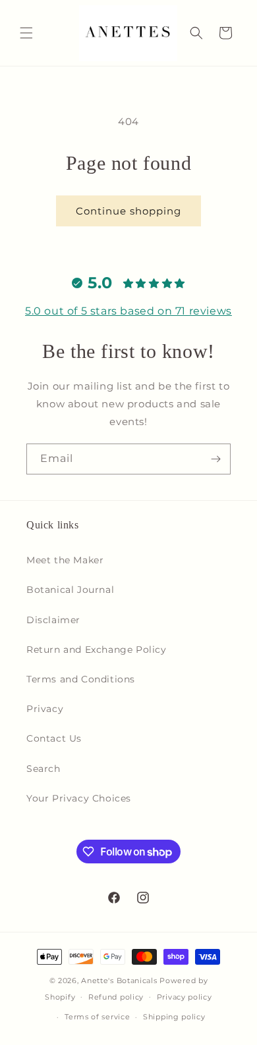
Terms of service (97, 1016)
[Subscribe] (215, 459)
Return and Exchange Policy (96, 649)
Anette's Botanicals (119, 980)
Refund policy (116, 997)
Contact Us (54, 738)
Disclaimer (53, 620)
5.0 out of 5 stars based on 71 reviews (128, 311)
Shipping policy (174, 1016)
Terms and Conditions (80, 679)
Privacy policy (184, 997)
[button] (26, 32)
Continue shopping (128, 211)
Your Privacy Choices (78, 798)
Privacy (44, 709)
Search (43, 769)
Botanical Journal (70, 590)
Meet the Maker (64, 560)
